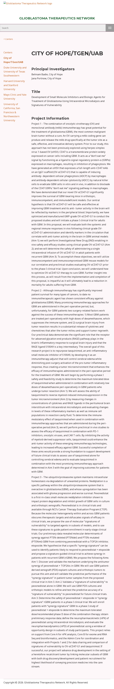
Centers (8, 39)
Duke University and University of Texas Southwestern (15, 71)
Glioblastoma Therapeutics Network (57, 18)
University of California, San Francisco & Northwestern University (12, 112)
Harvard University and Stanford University (14, 85)
